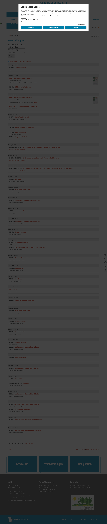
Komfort (31, 22)
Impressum (23, 19)
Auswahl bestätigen (53, 27)
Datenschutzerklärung (32, 19)
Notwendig (24, 22)
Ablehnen (75, 27)
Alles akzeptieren (31, 27)
